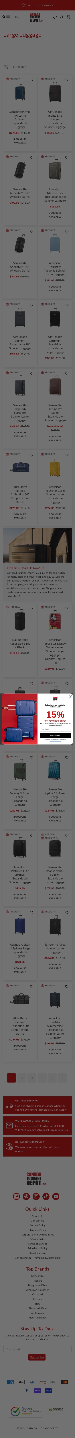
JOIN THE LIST (55, 735)
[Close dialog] (70, 696)
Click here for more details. (55, 741)
